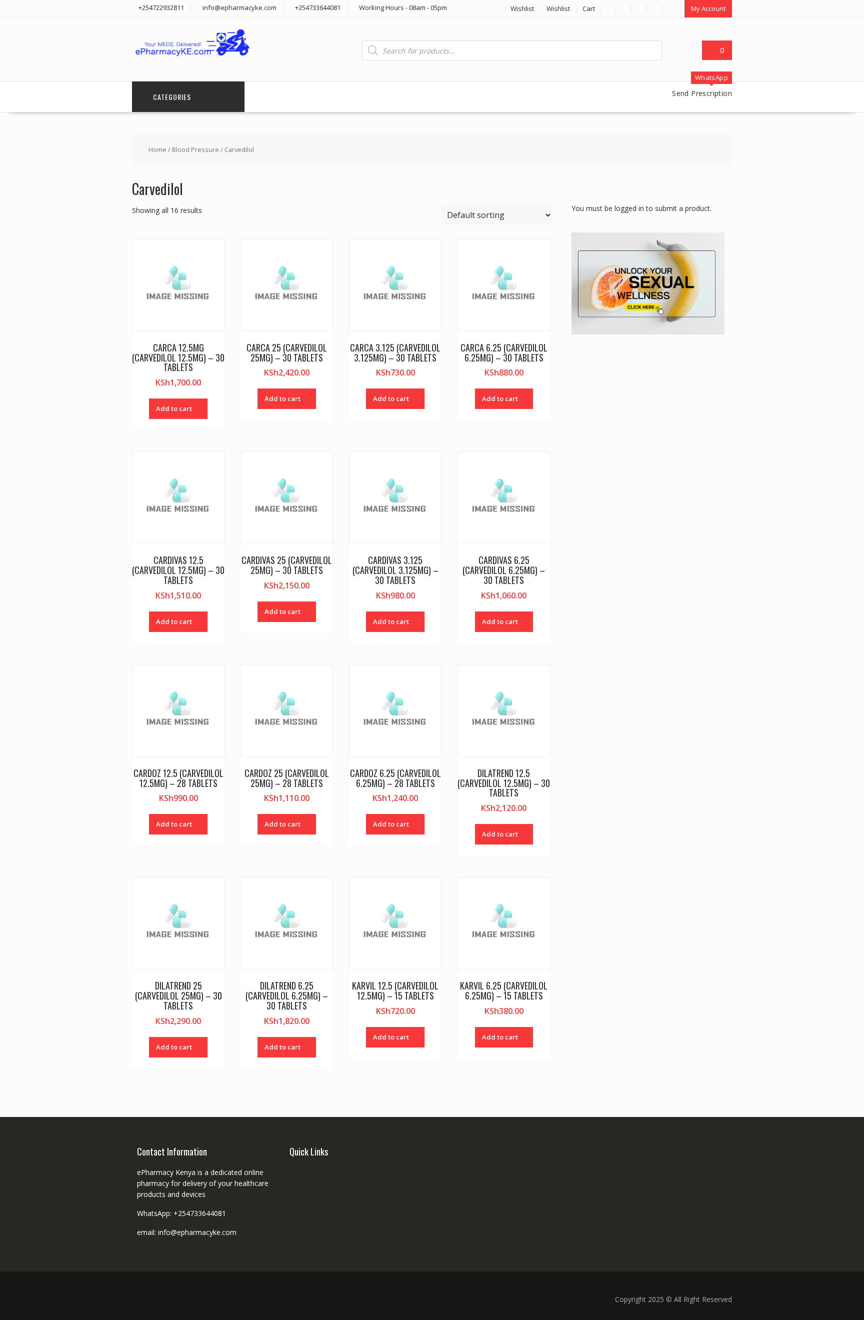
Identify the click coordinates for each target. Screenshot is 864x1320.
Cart (588, 8)
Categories (172, 97)
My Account (708, 8)
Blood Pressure (195, 149)
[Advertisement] (647, 502)
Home (157, 149)
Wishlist (522, 8)
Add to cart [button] (174, 408)
